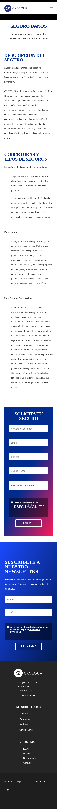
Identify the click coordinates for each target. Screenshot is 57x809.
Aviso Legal (24, 782)
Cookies (40, 782)
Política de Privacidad (27, 507)
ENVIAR (28, 523)
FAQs (26, 749)
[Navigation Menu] (51, 8)
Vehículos (23, 724)
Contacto (27, 763)
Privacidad (33, 782)
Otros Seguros (26, 730)
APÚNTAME (28, 646)
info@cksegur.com (27, 695)
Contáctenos (48, 782)
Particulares (24, 719)
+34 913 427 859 (27, 691)
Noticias (27, 753)
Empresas (23, 713)
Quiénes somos (30, 758)
